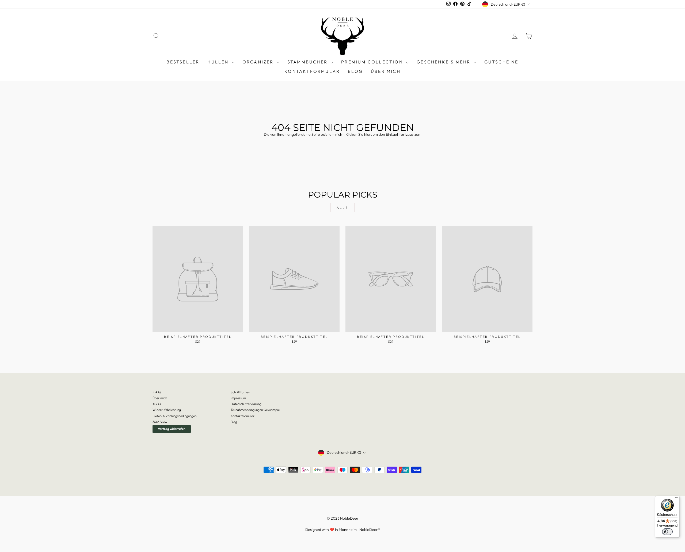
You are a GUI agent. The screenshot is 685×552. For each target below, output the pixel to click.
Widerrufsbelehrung (167, 410)
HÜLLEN (218, 62)
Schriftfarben (240, 392)
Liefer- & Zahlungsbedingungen (174, 416)
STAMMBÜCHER (308, 62)
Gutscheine (501, 62)
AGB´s (157, 404)
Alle (342, 208)
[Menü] (676, 499)
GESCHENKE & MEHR (444, 62)
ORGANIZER (258, 62)
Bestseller (182, 62)
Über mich (386, 71)
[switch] (667, 531)
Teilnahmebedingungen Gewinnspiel (255, 410)
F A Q (157, 392)
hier (367, 134)
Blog (234, 422)
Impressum (238, 398)
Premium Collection (373, 62)
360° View (160, 422)
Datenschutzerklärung (246, 404)
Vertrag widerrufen (171, 429)
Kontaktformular (312, 71)
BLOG (355, 71)
